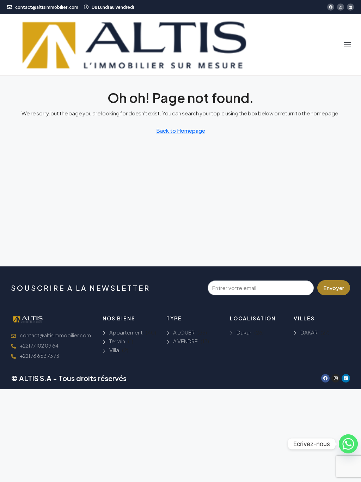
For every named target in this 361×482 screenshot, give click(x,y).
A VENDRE (185, 341)
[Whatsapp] (348, 443)
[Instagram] (340, 7)
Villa (114, 350)
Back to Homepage (180, 130)
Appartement (126, 332)
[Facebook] (330, 7)
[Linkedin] (350, 7)
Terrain (117, 341)
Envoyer (333, 287)
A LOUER (184, 332)
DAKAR (309, 332)
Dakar (244, 332)
